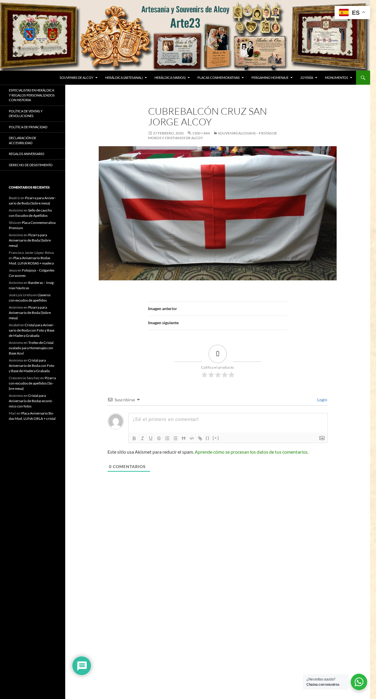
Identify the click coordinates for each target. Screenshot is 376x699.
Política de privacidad (28, 127)
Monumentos (336, 77)
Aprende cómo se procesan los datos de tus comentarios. (251, 452)
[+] (216, 438)
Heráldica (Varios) (170, 77)
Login (321, 399)
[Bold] (134, 438)
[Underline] (151, 438)
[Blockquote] (183, 438)
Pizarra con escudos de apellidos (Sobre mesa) (32, 383)
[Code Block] (192, 438)
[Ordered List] (167, 438)
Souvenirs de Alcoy (76, 77)
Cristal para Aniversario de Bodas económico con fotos (31, 400)
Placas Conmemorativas (218, 77)
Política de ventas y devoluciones (26, 113)
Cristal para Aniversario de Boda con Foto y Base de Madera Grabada (31, 330)
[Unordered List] (175, 438)
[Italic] (142, 438)
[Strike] (159, 438)
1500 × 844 (201, 133)
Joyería (306, 77)
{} (208, 438)
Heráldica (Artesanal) (124, 77)
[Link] (200, 438)
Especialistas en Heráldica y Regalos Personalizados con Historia (32, 95)
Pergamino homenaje (269, 77)
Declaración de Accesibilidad (22, 140)
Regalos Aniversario (26, 154)
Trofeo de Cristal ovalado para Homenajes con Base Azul (31, 347)
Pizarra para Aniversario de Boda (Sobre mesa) (30, 240)
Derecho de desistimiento (31, 165)
